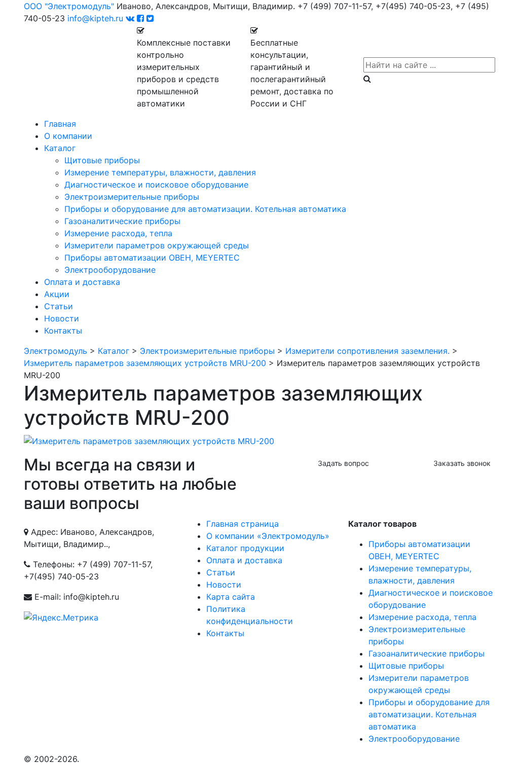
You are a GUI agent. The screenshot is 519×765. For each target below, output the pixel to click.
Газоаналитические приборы (122, 221)
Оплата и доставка (82, 282)
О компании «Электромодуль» (267, 536)
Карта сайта (230, 597)
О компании (68, 136)
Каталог (60, 148)
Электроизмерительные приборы (131, 197)
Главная (60, 124)
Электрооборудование (110, 270)
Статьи (58, 306)
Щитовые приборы (102, 160)
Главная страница (242, 524)
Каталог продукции (245, 548)
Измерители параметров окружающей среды (156, 245)
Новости (61, 318)
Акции (56, 294)
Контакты (63, 330)
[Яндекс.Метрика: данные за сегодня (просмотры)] (61, 617)
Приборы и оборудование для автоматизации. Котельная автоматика (205, 209)
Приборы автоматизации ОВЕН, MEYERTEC (152, 257)
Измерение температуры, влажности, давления (160, 172)
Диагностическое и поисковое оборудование (156, 184)
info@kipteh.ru (95, 18)
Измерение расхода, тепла (118, 233)
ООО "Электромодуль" (69, 6)
